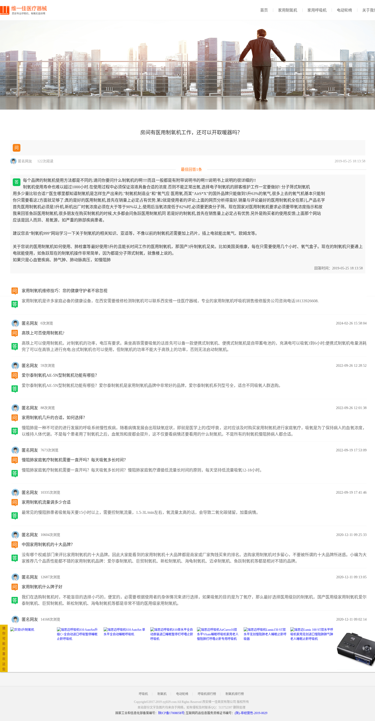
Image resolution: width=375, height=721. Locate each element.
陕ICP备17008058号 (171, 713)
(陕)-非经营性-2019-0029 (251, 713)
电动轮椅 (344, 10)
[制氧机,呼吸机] (25, 10)
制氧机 (162, 694)
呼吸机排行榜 (207, 694)
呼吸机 (143, 694)
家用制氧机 (287, 10)
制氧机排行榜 (235, 694)
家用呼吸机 (317, 10)
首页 (264, 10)
